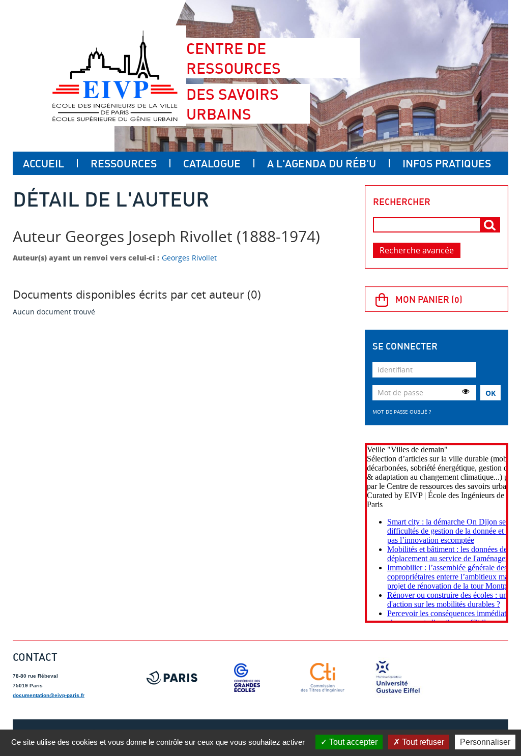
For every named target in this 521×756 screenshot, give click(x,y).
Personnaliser (485, 742)
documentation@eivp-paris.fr (48, 695)
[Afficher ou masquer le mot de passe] (465, 391)
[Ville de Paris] (172, 677)
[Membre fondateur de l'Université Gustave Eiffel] (398, 677)
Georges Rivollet (189, 258)
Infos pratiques (446, 163)
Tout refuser (422, 742)
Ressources (124, 163)
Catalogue (212, 163)
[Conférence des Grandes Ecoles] (247, 677)
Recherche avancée (417, 250)
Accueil (43, 163)
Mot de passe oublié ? (401, 411)
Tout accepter (352, 742)
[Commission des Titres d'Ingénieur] (322, 677)
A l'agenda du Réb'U (321, 163)
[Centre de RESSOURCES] (114, 75)
